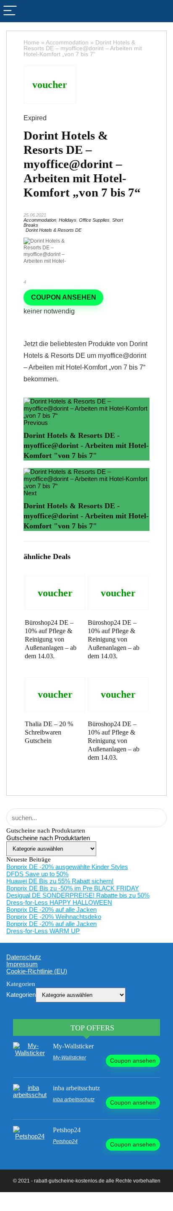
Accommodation (67, 42)
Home (31, 42)
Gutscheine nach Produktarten (48, 837)
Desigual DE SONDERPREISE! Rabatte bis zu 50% (77, 895)
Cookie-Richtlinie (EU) (36, 971)
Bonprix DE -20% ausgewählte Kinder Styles (67, 866)
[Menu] (10, 11)
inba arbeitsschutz (76, 1088)
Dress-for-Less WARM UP (43, 930)
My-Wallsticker (73, 1046)
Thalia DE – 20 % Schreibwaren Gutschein (49, 732)
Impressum (22, 964)
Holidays (67, 220)
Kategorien (21, 994)
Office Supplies (94, 220)
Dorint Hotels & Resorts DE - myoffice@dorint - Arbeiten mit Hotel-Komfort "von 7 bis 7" (86, 445)
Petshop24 (67, 1129)
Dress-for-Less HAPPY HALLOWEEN (59, 902)
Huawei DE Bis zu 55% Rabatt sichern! (59, 881)
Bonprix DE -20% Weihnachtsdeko (53, 916)
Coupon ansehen (63, 297)
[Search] (163, 11)
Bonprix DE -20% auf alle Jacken (51, 909)
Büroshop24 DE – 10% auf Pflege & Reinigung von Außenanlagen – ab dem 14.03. (50, 639)
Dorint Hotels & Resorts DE (53, 230)
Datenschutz (23, 956)
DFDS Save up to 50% (37, 873)
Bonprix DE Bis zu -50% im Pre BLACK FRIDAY (72, 888)
